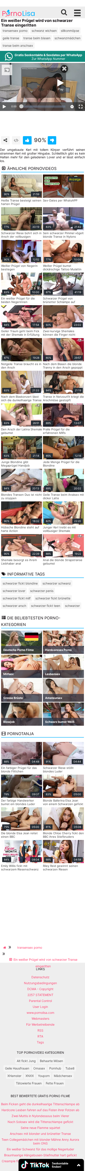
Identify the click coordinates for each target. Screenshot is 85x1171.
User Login (40, 1007)
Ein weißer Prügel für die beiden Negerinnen (18, 300)
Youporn (44, 1076)
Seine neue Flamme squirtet (40, 1128)
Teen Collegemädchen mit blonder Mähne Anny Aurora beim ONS (40, 1141)
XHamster (14, 1076)
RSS (40, 1030)
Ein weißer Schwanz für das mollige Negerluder (40, 1149)
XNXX (30, 1076)
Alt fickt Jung (26, 1061)
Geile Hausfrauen (17, 1068)
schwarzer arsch (14, 606)
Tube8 (70, 1068)
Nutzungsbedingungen (40, 983)
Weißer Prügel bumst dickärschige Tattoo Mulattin (62, 267)
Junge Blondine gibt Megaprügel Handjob (15, 463)
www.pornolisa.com (40, 1012)
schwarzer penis (41, 591)
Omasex (39, 1068)
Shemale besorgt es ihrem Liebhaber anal (19, 561)
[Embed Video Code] (16, 140)
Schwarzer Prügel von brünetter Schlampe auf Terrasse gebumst (59, 302)
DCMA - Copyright (40, 989)
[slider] (43, 106)
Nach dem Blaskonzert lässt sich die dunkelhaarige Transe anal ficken (21, 400)
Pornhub (55, 1068)
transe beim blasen (36, 38)
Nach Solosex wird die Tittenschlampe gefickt (40, 1122)
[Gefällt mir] (27, 140)
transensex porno (15, 30)
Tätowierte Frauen (29, 1083)
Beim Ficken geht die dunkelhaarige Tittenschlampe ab (40, 1104)
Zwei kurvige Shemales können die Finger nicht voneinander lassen (59, 334)
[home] (5, 947)
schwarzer (72, 606)
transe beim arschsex (18, 45)
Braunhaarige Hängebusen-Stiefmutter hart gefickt (40, 1155)
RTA (40, 1036)
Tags (40, 1042)
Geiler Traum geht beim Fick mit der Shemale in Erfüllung (20, 332)
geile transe (11, 38)
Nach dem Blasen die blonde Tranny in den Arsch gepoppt (63, 365)
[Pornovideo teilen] (5, 140)
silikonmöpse (70, 30)
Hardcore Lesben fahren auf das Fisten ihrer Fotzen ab (40, 1110)
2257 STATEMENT (40, 995)
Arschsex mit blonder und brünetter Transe (40, 1133)
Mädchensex (63, 1076)
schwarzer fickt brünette (52, 598)
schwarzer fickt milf (17, 598)
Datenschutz (40, 977)
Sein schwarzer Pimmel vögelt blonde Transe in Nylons (63, 234)
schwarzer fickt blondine (20, 583)
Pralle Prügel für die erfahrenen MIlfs (56, 431)
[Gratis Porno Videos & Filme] (18, 16)
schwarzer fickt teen (45, 606)
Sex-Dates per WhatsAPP (60, 200)
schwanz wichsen (44, 30)
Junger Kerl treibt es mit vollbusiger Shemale (59, 529)
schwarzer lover (14, 591)
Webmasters (40, 1018)
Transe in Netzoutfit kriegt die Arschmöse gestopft (63, 398)
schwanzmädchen (67, 38)
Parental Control (40, 1001)
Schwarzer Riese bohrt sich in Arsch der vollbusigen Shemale (21, 236)
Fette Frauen (55, 1083)
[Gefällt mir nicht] (52, 140)
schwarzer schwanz (56, 583)
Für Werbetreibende (40, 1024)
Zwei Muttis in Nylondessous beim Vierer (40, 1116)
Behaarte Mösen (51, 1061)
